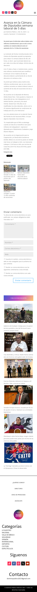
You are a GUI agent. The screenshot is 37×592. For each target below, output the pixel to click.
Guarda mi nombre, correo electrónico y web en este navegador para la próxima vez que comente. (17, 261)
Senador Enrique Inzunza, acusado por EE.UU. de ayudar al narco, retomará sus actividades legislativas (18, 410)
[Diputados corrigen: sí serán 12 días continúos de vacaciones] (10, 187)
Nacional (12, 34)
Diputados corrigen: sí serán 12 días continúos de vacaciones (9, 194)
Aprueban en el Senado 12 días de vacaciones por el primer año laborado (9, 176)
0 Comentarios (21, 34)
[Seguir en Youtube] (15, 12)
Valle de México (8, 535)
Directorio (18, 488)
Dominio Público (11, 32)
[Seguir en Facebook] (6, 12)
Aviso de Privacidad (18, 495)
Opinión (5, 539)
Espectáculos (7, 549)
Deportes (5, 544)
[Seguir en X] (12, 12)
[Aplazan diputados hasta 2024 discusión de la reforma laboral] (24, 168)
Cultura (5, 546)
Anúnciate (18, 501)
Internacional (7, 542)
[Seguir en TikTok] (3, 12)
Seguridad (6, 537)
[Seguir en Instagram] (9, 12)
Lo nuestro (6, 530)
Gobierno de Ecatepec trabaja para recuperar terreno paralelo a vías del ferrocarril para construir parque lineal (18, 328)
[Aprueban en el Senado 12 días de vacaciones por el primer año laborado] (10, 168)
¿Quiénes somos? (19, 482)
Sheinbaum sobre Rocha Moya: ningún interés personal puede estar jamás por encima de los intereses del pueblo (18, 438)
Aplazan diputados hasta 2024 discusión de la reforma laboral (24, 175)
